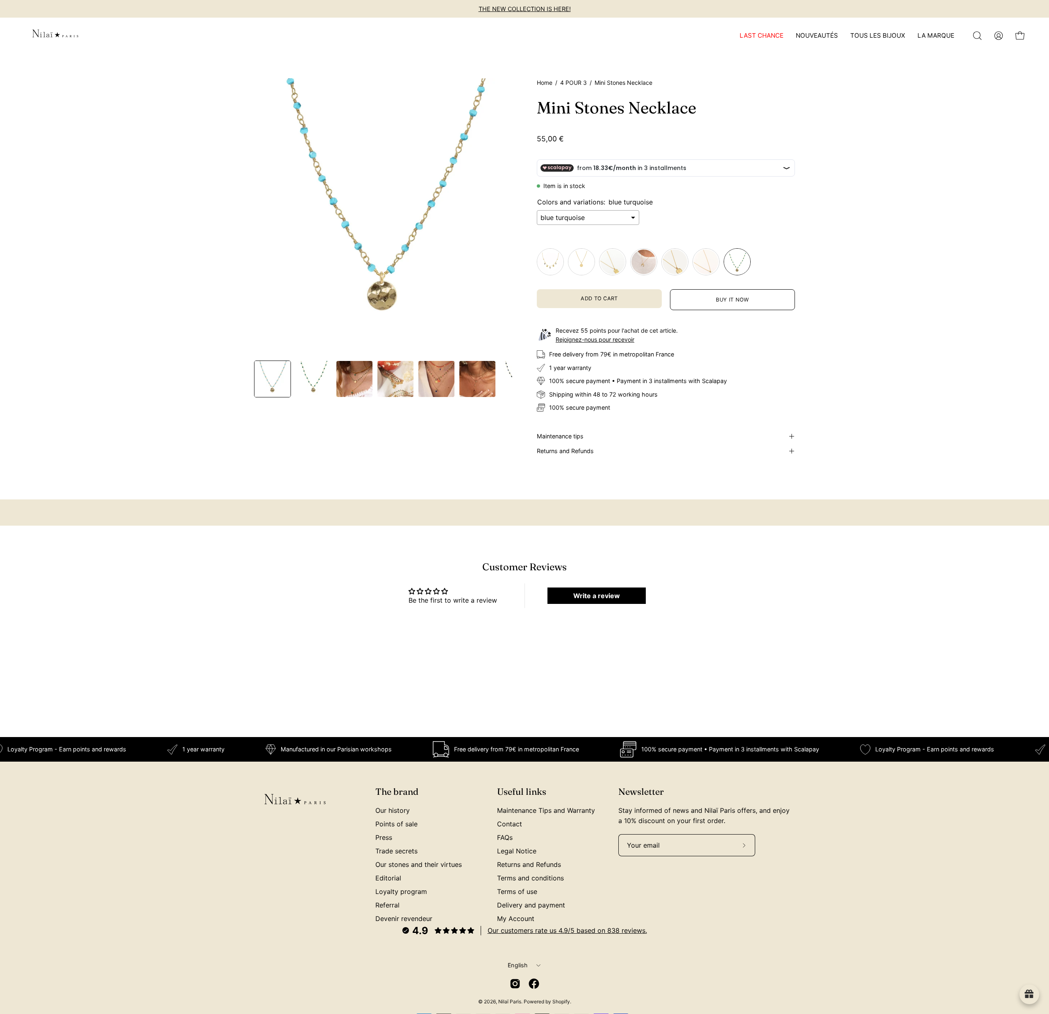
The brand (396, 791)
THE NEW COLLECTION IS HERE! (525, 8)
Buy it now (732, 300)
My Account (515, 918)
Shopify (561, 1001)
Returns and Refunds (565, 450)
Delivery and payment (531, 905)
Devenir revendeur (403, 918)
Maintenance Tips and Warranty (546, 810)
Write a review (596, 596)
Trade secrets (396, 851)
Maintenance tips (560, 436)
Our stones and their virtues (418, 864)
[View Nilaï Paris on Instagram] (515, 984)
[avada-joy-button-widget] (1029, 994)
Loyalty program (401, 891)
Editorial (388, 878)
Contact (509, 824)
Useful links (521, 791)
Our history (392, 810)
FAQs (505, 837)
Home (544, 82)
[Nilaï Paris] (55, 36)
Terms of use (517, 891)
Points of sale (396, 824)
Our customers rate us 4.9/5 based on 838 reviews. (567, 930)
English (517, 965)
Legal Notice (516, 851)
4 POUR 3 (573, 82)
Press (383, 837)
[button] (977, 35)
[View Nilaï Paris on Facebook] (534, 984)
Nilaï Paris (509, 1001)
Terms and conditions (530, 878)
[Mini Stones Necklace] (272, 379)
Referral (387, 905)
